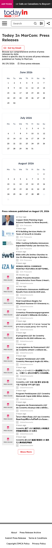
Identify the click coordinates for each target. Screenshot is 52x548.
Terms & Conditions (38, 538)
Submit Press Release (15, 538)
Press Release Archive (30, 532)
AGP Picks (7, 4)
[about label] (17, 225)
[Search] (35, 23)
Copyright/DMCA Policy (18, 543)
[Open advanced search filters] (41, 23)
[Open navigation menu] (4, 23)
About (14, 532)
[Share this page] (48, 23)
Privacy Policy (39, 543)
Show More (26, 452)
